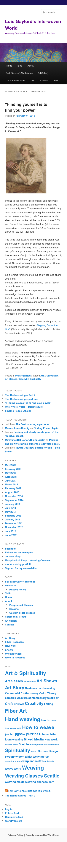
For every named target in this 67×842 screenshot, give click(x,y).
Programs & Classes (21, 605)
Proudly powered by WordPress (42, 835)
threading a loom (13, 761)
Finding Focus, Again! (18, 410)
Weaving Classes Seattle (32, 775)
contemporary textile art (43, 698)
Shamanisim (53, 744)
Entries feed (12, 813)
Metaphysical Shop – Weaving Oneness (27, 560)
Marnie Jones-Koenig (17, 428)
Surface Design (48, 751)
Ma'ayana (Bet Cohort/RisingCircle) (25, 440)
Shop (56, 80)
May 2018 (10, 473)
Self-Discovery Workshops (19, 72)
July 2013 (10, 508)
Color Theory (47, 693)
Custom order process (22, 612)
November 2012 (14, 527)
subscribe (10, 585)
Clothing (34, 693)
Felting (48, 704)
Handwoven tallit (13, 728)
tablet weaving (34, 756)
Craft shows (14, 703)
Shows (9, 649)
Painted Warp (11, 744)
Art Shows (46, 681)
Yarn (51, 782)
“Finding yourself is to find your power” (26, 107)
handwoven (48, 720)
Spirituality (35, 379)
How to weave (38, 727)
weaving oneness (36, 782)
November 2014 (14, 496)
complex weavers (16, 698)
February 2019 (13, 469)
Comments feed (14, 817)
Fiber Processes (14, 642)
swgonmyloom (14, 756)
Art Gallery (43, 72)
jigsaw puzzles (26, 733)
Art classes (11, 379)
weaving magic (14, 782)
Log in (8, 809)
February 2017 (13, 488)
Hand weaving (22, 719)
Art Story (10, 638)
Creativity (23, 379)
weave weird (13, 768)
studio (34, 751)
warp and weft (31, 761)
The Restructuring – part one (21, 399)
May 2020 (10, 465)
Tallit (32, 80)
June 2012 (11, 535)
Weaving (33, 767)
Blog (19, 65)
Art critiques (30, 681)
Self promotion (39, 744)
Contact (44, 80)
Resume (14, 609)
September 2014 (14, 500)
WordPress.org (13, 820)
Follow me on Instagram (19, 552)
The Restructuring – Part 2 (20, 395)
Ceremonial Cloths (15, 80)
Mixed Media (34, 739)
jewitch (9, 734)
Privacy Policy (17, 589)
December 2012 (14, 523)
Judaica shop (12, 556)
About (31, 65)
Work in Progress (15, 657)
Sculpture (25, 744)
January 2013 (12, 519)
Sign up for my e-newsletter (21, 568)
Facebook (10, 548)
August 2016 (12, 492)
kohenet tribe (47, 734)
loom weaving (14, 739)
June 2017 (11, 480)
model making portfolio (18, 564)
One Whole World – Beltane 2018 (24, 406)
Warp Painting (48, 761)
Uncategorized (23, 375)
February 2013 (13, 515)
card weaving (46, 688)
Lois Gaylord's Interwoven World (29, 791)
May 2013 (10, 511)
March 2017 (11, 484)
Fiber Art (16, 710)
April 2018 (11, 476)
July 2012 (10, 531)
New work (10, 645)
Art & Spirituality (49, 375)
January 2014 (12, 504)
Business (31, 688)
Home (9, 65)
